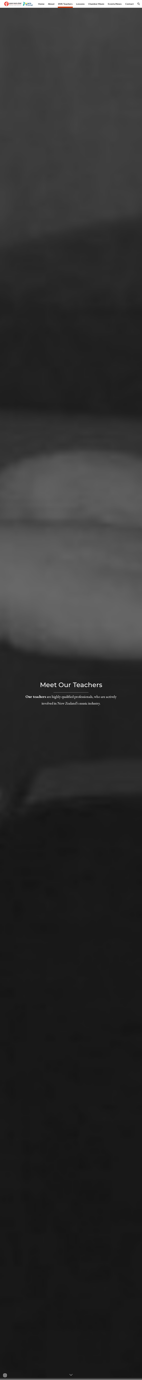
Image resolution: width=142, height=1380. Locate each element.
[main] (71, 694)
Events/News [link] (115, 3)
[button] (138, 4)
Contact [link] (129, 3)
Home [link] (41, 3)
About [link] (51, 3)
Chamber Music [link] (96, 3)
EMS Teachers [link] (65, 3)
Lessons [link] (80, 3)
